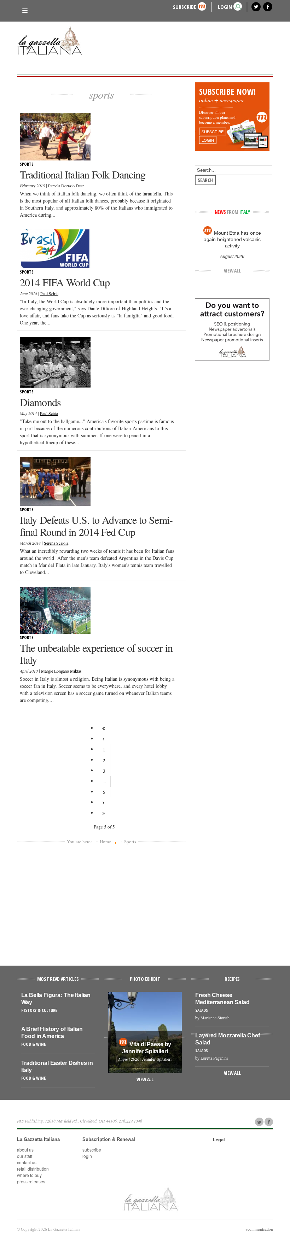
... (104, 781)
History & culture (39, 1010)
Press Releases (31, 1181)
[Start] (104, 728)
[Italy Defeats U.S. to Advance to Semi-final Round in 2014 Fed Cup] (55, 481)
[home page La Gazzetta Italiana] (150, 1198)
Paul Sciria (49, 293)
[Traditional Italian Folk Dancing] (55, 136)
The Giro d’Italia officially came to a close (232, 236)
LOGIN (225, 6)
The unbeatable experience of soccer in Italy (96, 653)
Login (87, 1156)
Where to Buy (29, 1175)
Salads (201, 1010)
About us (25, 1150)
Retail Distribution (33, 1169)
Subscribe (184, 6)
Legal (219, 1139)
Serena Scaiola (56, 543)
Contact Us (26, 1162)
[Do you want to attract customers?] (232, 329)
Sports (27, 164)
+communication (259, 1229)
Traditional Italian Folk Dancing (82, 174)
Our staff (24, 1156)
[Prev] (104, 739)
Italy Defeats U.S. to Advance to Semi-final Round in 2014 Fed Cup (96, 525)
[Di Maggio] (55, 362)
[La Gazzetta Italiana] (52, 42)
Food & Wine (33, 1044)
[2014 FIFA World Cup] (55, 248)
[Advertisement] (101, 902)
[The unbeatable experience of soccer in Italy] (55, 609)
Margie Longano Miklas (61, 671)
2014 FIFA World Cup (65, 282)
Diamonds (40, 402)
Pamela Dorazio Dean (66, 185)
